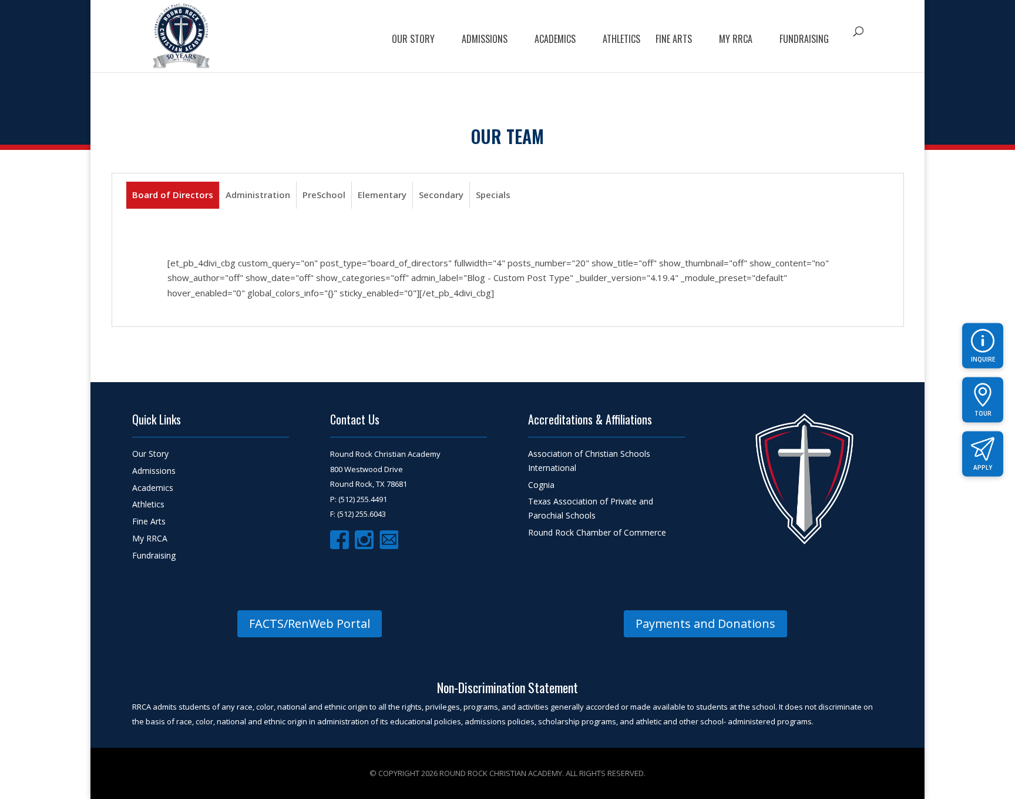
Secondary (441, 194)
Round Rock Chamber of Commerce (597, 532)
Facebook (339, 539)
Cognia (541, 484)
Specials (493, 194)
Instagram (364, 539)
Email (388, 539)
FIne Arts (674, 40)
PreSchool (324, 194)
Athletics (621, 40)
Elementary (382, 194)
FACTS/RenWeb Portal (309, 623)
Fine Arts (149, 521)
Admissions (485, 40)
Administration (258, 194)
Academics (555, 40)
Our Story (413, 40)
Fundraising (804, 40)
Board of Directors (172, 194)
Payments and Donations (705, 623)
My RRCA (735, 40)
